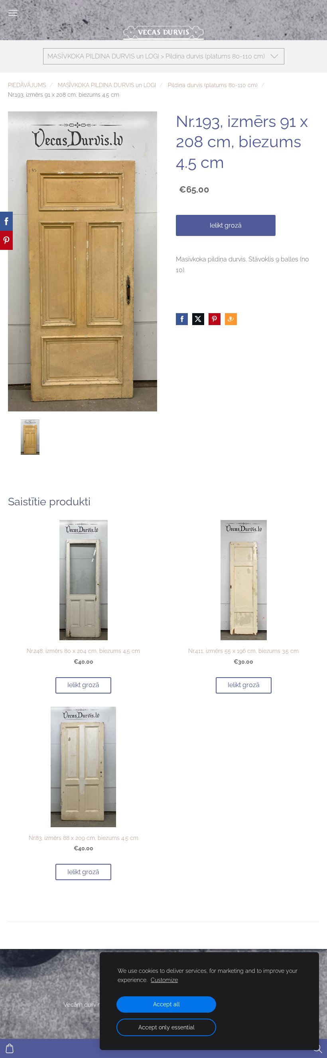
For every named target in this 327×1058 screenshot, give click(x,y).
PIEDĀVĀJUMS (27, 85)
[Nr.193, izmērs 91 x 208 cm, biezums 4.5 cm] (30, 437)
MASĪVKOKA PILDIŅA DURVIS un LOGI (107, 85)
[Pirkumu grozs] (9, 1048)
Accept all (166, 1004)
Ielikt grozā (226, 225)
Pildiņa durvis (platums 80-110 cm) (213, 85)
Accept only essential (166, 1027)
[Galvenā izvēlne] (13, 13)
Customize (164, 979)
